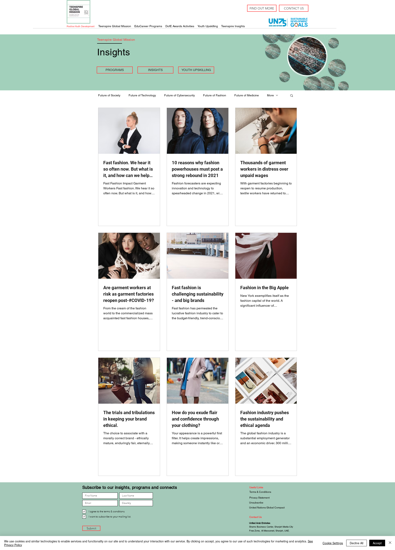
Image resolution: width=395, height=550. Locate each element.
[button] (292, 96)
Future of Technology (142, 95)
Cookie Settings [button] (333, 543)
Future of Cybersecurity (179, 95)
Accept (377, 543)
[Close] (390, 543)
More (270, 95)
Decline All (356, 543)
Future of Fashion (214, 95)
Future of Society (109, 95)
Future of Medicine (246, 95)
